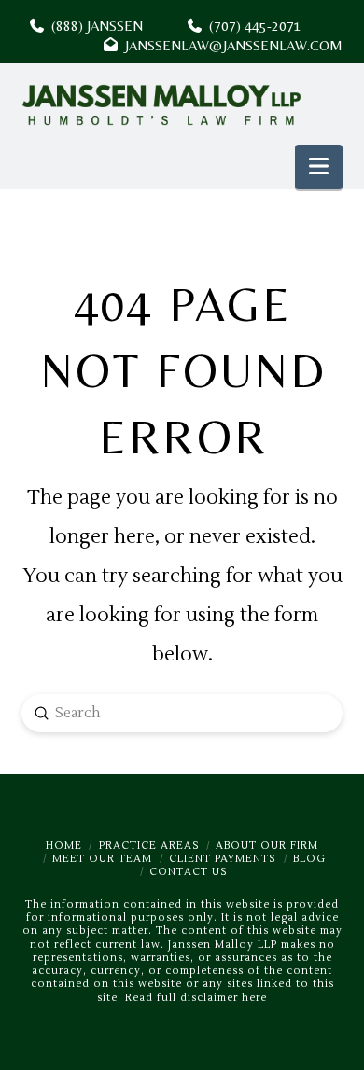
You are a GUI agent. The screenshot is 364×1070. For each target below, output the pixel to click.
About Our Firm (267, 846)
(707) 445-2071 (272, 26)
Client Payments (222, 859)
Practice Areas (149, 846)
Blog (309, 859)
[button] (319, 167)
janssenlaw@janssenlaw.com (230, 45)
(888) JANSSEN (93, 26)
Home (64, 846)
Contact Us (188, 872)
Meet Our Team (102, 859)
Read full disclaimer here (196, 998)
